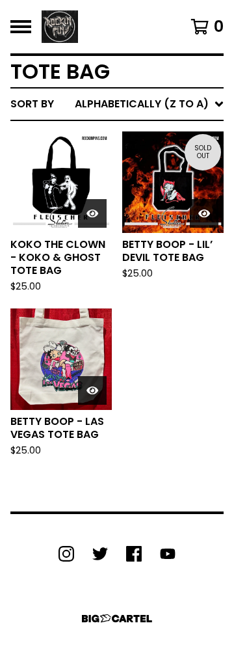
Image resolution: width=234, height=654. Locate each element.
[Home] (60, 26)
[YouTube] (167, 553)
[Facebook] (134, 553)
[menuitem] (117, 104)
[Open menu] (20, 26)
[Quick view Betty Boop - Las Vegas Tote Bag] (92, 390)
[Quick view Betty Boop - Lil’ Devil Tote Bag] (204, 213)
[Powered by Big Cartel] (117, 618)
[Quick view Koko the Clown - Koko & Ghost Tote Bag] (92, 213)
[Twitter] (100, 553)
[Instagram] (66, 553)
